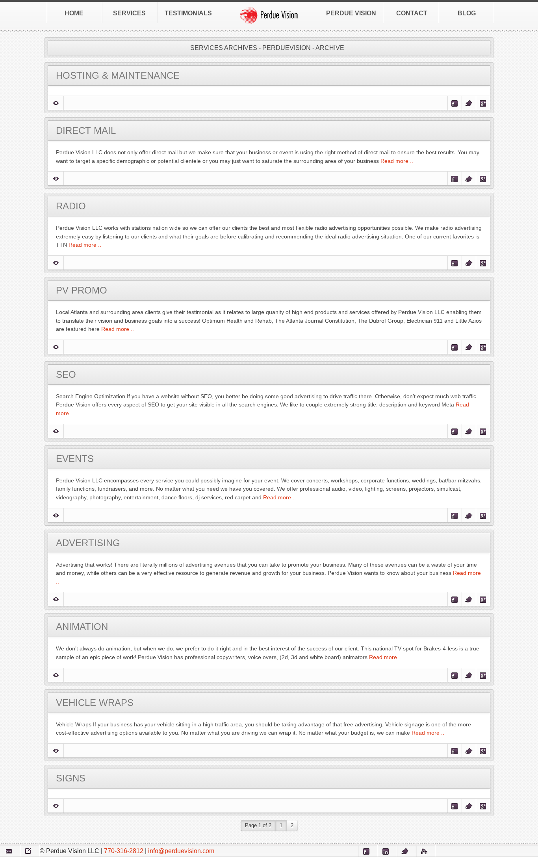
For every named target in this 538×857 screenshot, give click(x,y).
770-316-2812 (123, 851)
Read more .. (396, 161)
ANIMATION (82, 626)
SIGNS (70, 778)
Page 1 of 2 (258, 825)
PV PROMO (81, 290)
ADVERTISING (88, 542)
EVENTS (75, 458)
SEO (66, 374)
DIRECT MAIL (86, 130)
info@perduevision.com (181, 851)
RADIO (71, 206)
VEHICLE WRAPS (95, 702)
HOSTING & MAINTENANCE (118, 75)
